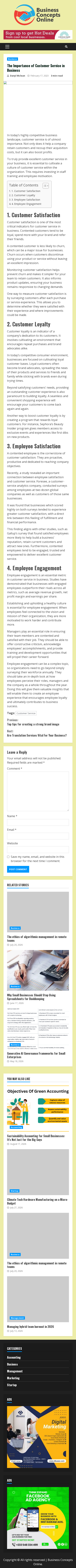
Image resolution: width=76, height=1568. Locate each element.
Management (17, 1318)
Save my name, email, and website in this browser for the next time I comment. (37, 859)
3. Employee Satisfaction (25, 199)
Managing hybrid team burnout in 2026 (38, 1299)
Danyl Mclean (17, 75)
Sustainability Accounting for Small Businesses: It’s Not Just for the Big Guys (38, 1109)
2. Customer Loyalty (23, 195)
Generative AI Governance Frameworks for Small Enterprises (38, 1028)
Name (12, 816)
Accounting (16, 1127)
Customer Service (26, 713)
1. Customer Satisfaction (25, 191)
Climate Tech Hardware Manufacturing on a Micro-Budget (38, 1172)
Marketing (13, 1378)
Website (12, 843)
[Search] (66, 46)
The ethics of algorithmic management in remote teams (38, 912)
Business (12, 59)
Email (11, 830)
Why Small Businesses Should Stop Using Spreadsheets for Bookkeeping (38, 970)
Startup (14, 1191)
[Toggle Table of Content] (44, 186)
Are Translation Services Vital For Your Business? (37, 733)
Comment (14, 768)
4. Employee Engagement (26, 204)
